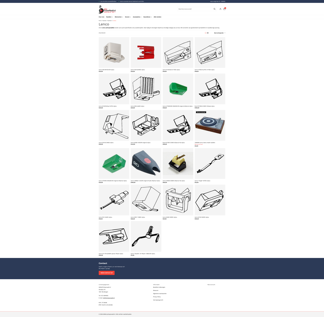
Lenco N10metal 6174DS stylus (171, 69)
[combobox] (197, 9)
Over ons (101, 17)
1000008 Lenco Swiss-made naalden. (205, 142)
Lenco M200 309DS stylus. (170, 217)
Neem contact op (107, 273)
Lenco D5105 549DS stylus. (106, 142)
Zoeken (214, 9)
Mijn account (211, 284)
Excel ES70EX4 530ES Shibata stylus (205, 106)
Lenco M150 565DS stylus (202, 217)
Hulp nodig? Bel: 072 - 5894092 (217, 1)
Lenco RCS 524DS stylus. (105, 217)
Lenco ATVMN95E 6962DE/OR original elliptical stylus (178, 106)
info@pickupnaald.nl (109, 298)
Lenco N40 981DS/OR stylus (106, 69)
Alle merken (157, 17)
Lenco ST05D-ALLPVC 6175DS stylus (204, 69)
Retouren (155, 290)
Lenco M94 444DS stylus (137, 106)
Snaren (127, 17)
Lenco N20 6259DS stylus (138, 69)
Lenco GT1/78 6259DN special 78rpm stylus (111, 253)
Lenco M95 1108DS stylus (138, 217)
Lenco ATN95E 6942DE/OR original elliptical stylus (113, 181)
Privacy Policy (157, 297)
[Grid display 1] (205, 33)
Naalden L (109, 20)
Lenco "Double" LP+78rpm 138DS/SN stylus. (143, 253)
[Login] (220, 9)
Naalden (108, 17)
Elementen (118, 17)
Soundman (146, 17)
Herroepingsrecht (158, 300)
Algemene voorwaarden (160, 293)
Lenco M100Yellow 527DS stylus (108, 106)
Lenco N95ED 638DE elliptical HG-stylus (174, 181)
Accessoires (136, 17)
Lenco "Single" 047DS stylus (202, 181)
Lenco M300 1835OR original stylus (140, 142)
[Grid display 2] (207, 33)
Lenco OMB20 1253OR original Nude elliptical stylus (145, 181)
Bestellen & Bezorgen (159, 287)
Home (100, 20)
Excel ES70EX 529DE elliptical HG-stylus (174, 142)
